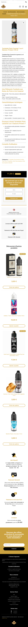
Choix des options (14, 287)
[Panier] (23, 6)
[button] (26, 7)
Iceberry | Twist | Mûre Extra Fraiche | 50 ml (14, 315)
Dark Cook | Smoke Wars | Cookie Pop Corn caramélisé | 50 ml (14, 355)
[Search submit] (26, 2)
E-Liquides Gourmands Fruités (16, 159)
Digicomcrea (4, 618)
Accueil (5, 12)
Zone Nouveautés (12, 12)
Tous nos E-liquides (7, 161)
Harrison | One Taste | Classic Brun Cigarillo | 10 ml (14, 394)
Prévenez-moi (14, 198)
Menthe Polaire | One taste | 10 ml (14, 434)
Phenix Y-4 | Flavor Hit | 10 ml (14, 277)
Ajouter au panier (14, 326)
